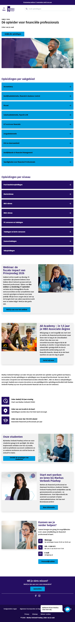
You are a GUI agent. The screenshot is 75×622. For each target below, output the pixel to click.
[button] (67, 609)
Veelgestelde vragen (10, 609)
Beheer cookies (46, 614)
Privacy (27, 614)
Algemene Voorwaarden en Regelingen (32, 609)
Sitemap (35, 614)
